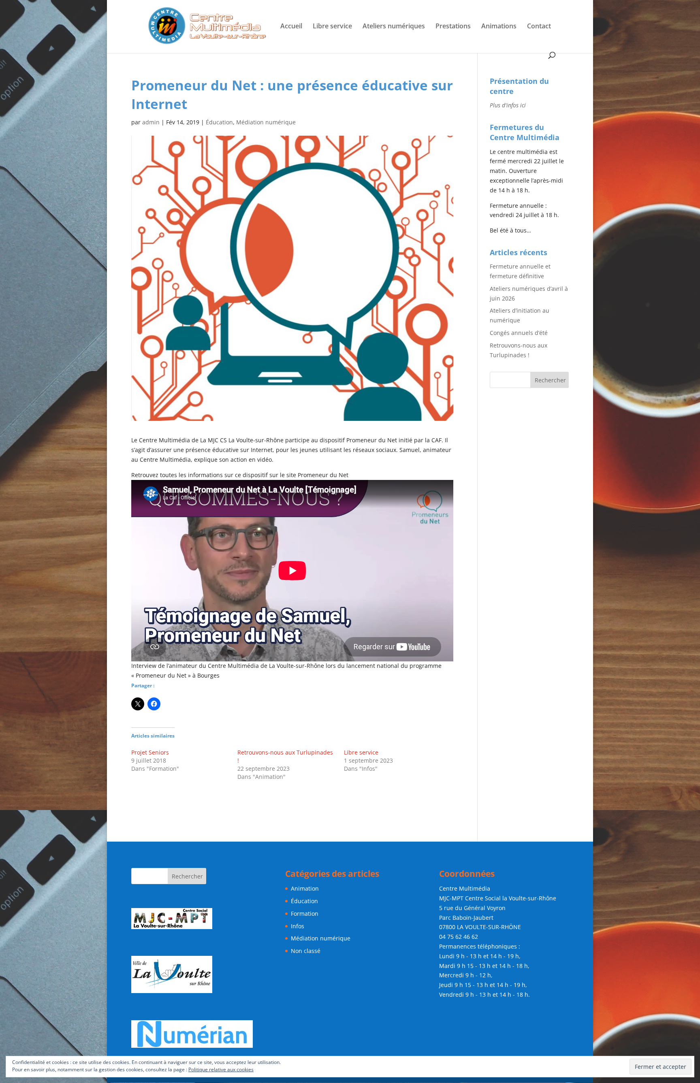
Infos (297, 926)
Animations (498, 26)
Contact (539, 26)
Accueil (291, 26)
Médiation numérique (266, 122)
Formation (304, 913)
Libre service (332, 26)
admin (151, 122)
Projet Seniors (150, 752)
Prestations (453, 26)
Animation (305, 888)
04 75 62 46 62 (458, 936)
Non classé (305, 951)
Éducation (219, 122)
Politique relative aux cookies (221, 1069)
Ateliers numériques (394, 26)
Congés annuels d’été (519, 333)
